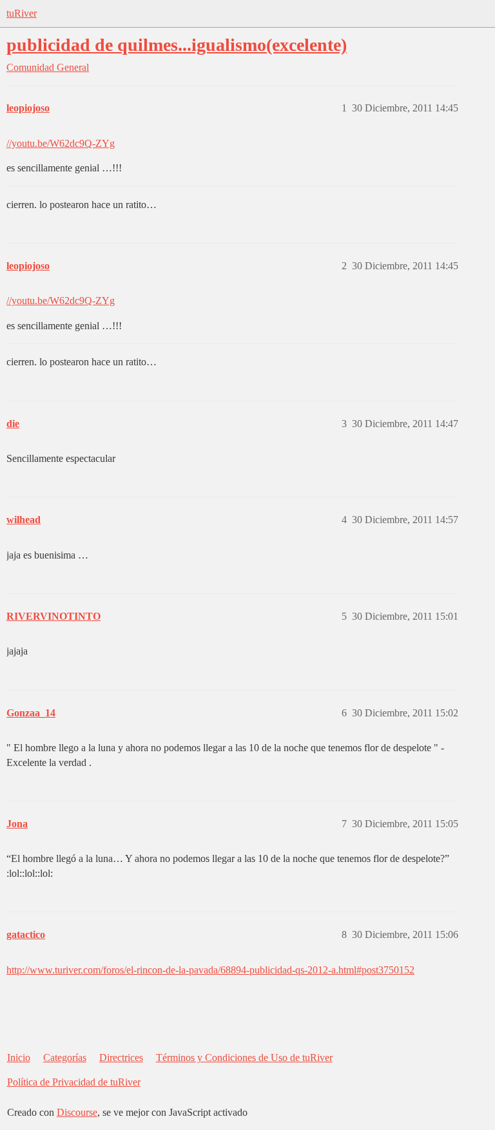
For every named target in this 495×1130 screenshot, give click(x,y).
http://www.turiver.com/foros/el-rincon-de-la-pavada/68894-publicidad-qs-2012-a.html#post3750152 (210, 969)
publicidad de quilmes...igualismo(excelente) (176, 45)
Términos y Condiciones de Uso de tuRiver (244, 1057)
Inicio (18, 1057)
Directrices (121, 1057)
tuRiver (21, 13)
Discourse (77, 1112)
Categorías (64, 1057)
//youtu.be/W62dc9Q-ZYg (60, 143)
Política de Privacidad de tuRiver (74, 1082)
